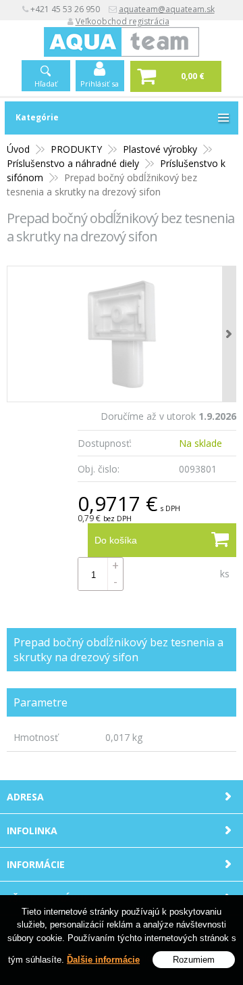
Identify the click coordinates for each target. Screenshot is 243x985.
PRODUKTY (76, 149)
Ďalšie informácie (103, 960)
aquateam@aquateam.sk (167, 9)
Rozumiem (194, 960)
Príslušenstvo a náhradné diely (73, 163)
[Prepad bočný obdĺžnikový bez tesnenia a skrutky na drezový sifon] (121, 334)
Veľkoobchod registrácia (122, 21)
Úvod (18, 149)
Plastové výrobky (160, 149)
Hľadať (45, 83)
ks (225, 573)
